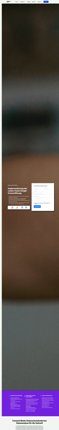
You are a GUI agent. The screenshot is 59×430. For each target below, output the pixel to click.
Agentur (39, 1)
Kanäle (16, 1)
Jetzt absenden (37, 206)
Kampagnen (22, 1)
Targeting (28, 1)
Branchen (33, 1)
